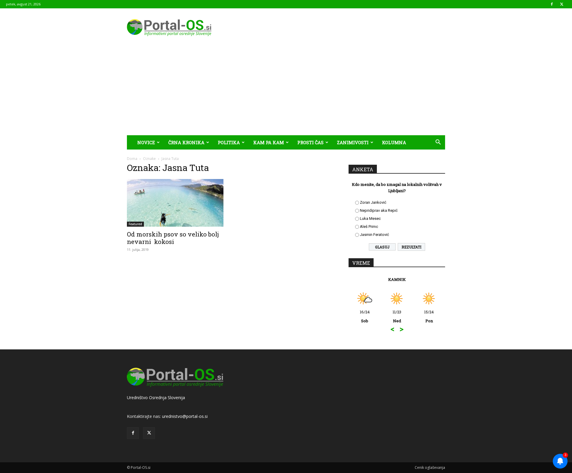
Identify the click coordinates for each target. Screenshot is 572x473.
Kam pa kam (268, 142)
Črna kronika (186, 142)
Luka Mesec (370, 218)
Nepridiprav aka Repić (379, 210)
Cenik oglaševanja (430, 467)
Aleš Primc (369, 226)
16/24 (365, 316)
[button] (438, 143)
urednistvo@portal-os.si (185, 416)
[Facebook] (551, 4)
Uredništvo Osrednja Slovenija (156, 397)
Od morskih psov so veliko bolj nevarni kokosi (173, 238)
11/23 (397, 316)
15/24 (429, 316)
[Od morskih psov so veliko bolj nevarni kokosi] (175, 203)
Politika (229, 142)
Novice (146, 142)
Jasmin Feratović (374, 234)
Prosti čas (310, 142)
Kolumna (394, 142)
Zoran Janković (373, 202)
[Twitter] (561, 4)
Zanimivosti (353, 142)
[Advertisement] (286, 90)
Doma (132, 158)
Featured (135, 224)
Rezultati (411, 247)
